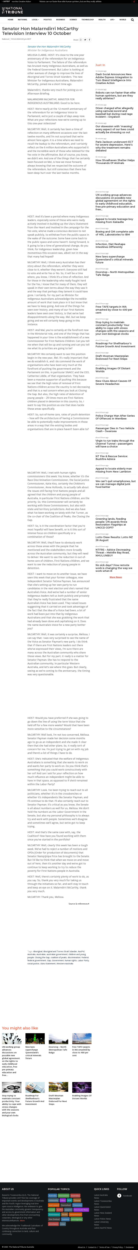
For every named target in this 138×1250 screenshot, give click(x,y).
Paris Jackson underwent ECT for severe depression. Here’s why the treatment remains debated (114, 146)
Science (73, 19)
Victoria (77, 1200)
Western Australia (65, 963)
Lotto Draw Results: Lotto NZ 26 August (114, 539)
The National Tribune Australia (21, 1247)
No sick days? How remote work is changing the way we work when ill (114, 568)
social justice (33, 963)
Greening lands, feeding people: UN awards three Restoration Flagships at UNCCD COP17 (111, 523)
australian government (57, 954)
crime (62, 1224)
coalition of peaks (59, 957)
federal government (36, 960)
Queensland (66, 1205)
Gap (49, 960)
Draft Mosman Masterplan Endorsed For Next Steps (112, 357)
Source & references (78, 903)
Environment (54, 1214)
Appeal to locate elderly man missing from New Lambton (114, 470)
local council (54, 1205)
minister (68, 1210)
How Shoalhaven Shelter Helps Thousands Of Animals (115, 162)
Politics (48, 19)
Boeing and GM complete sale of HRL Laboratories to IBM (115, 233)
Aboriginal (37, 951)
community (53, 1200)
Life (112, 19)
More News (116, 577)
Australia (31, 954)
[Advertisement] (87, 10)
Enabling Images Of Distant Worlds (113, 370)
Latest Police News (102, 1218)
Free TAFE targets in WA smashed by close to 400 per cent (114, 309)
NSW (70, 1200)
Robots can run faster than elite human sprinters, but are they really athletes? (54, 1)
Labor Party (83, 960)
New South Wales (81, 1210)
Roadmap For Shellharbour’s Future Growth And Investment (115, 345)
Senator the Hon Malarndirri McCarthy (49, 46)
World (123, 19)
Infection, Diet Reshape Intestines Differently (110, 246)
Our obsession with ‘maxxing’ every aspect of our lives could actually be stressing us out (115, 129)
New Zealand (54, 1219)
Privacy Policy (118, 1247)
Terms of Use (104, 1247)
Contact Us (92, 1247)
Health (102, 19)
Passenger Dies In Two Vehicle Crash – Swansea (115, 430)
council (52, 1210)
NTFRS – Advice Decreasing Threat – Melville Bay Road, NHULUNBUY (113, 552)
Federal (85, 957)
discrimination (74, 957)
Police (62, 1200)
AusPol (81, 951)
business (65, 1219)
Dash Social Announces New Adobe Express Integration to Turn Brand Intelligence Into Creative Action (114, 79)
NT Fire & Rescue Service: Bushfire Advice (112, 458)
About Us (81, 1247)
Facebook (127, 1195)
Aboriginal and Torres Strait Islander (60, 951)
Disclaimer (130, 1247)
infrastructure (75, 1214)
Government (58, 960)
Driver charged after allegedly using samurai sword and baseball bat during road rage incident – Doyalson (114, 112)
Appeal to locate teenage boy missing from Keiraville (114, 221)
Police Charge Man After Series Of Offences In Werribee (115, 417)
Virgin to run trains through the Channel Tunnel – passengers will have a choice (115, 443)
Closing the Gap (42, 957)
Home (10, 19)
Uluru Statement (48, 963)
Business (60, 19)
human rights (71, 960)
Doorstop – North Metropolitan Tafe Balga (115, 274)
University (77, 1205)
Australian (41, 954)
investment (53, 1224)
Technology (88, 19)
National (22, 19)
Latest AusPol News (103, 1228)
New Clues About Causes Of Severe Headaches (113, 382)
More (22, 1220)
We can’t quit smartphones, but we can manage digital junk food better (116, 484)
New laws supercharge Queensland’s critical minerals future (114, 259)
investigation (76, 1219)
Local (35, 19)
